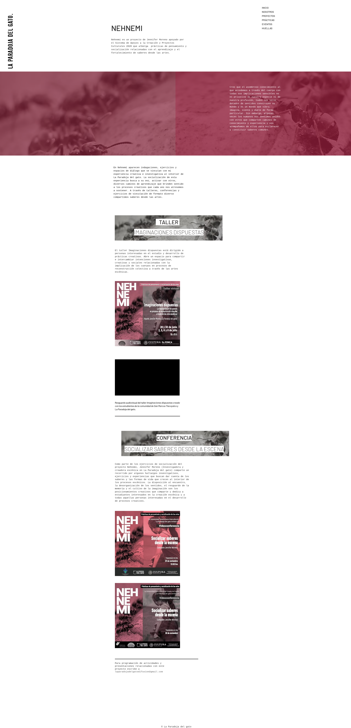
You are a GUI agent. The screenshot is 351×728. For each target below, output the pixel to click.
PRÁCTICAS (268, 20)
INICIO (265, 7)
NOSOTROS (268, 11)
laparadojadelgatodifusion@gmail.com (139, 672)
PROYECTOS (268, 15)
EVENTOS (267, 24)
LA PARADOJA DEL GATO (10, 42)
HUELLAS (267, 28)
